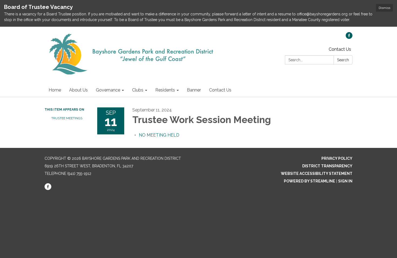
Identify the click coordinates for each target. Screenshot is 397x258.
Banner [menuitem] (194, 90)
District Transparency (327, 166)
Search (343, 60)
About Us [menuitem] (78, 90)
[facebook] (349, 37)
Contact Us (340, 49)
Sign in (345, 181)
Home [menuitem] (55, 90)
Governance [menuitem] (108, 90)
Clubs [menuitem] (137, 90)
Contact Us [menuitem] (220, 90)
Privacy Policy (336, 158)
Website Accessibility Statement (316, 173)
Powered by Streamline (309, 181)
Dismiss (384, 8)
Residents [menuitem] (165, 90)
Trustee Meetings (66, 118)
